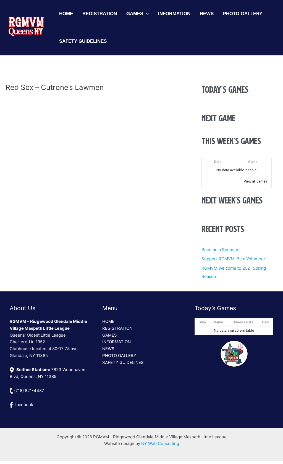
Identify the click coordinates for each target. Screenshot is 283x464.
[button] (146, 14)
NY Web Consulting (160, 443)
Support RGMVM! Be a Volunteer (233, 258)
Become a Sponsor (220, 249)
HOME (108, 321)
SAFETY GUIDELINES (123, 362)
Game (252, 162)
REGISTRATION (117, 328)
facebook (23, 404)
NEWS (108, 348)
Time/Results (242, 322)
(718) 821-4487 (28, 390)
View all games (255, 181)
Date (217, 162)
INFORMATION (116, 341)
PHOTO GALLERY (119, 355)
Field (265, 322)
